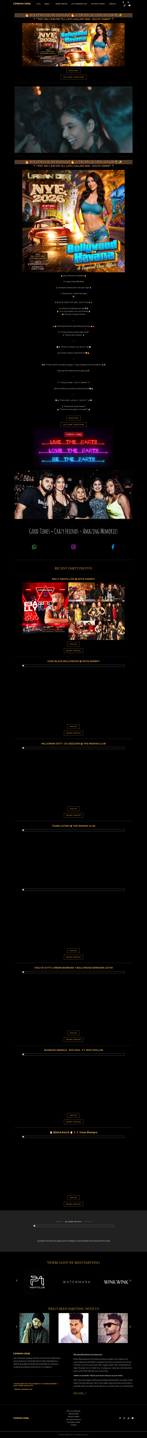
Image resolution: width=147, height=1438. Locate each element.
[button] (17, 493)
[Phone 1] (124, 5)
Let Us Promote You (79, 4)
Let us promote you (73, 1419)
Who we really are (73, 1411)
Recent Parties (61, 4)
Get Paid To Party (98, 4)
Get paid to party (73, 1422)
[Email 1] (133, 1418)
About (47, 4)
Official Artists (73, 1414)
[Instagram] (128, 2)
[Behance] (129, 5)
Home (38, 4)
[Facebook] (123, 2)
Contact (112, 4)
